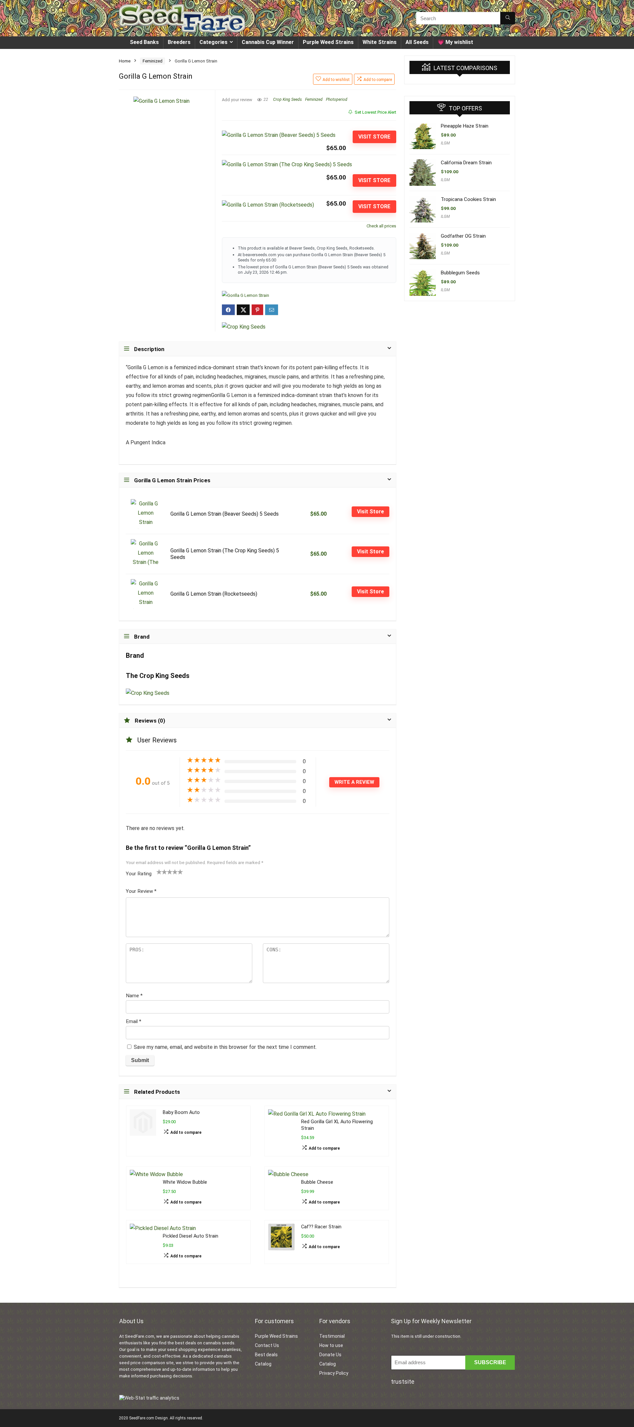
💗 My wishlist (455, 42)
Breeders (179, 42)
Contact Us (267, 1345)
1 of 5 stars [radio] (159, 871)
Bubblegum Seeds (460, 273)
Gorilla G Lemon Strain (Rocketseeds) (213, 594)
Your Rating (139, 874)
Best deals (266, 1354)
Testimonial (332, 1336)
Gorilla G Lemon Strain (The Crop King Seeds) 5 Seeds (224, 553)
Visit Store (374, 137)
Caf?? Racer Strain (321, 1227)
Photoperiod (336, 99)
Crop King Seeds (287, 99)
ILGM (445, 143)
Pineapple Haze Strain (464, 126)
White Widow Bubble (185, 1182)
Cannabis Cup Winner (268, 42)
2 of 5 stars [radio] (162, 871)
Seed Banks (144, 42)
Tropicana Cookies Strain (468, 199)
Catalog (263, 1364)
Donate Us (330, 1354)
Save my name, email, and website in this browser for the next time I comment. (225, 1047)
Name (134, 996)
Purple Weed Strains (328, 42)
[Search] (507, 18)
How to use (331, 1345)
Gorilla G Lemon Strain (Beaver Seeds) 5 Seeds (224, 514)
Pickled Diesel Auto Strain (190, 1236)
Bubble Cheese (317, 1182)
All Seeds (417, 42)
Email (133, 1021)
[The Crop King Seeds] (243, 327)
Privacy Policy (333, 1373)
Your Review (141, 891)
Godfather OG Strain (463, 236)
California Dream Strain (466, 163)
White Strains (380, 42)
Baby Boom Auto (181, 1112)
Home (124, 61)
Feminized (152, 61)
